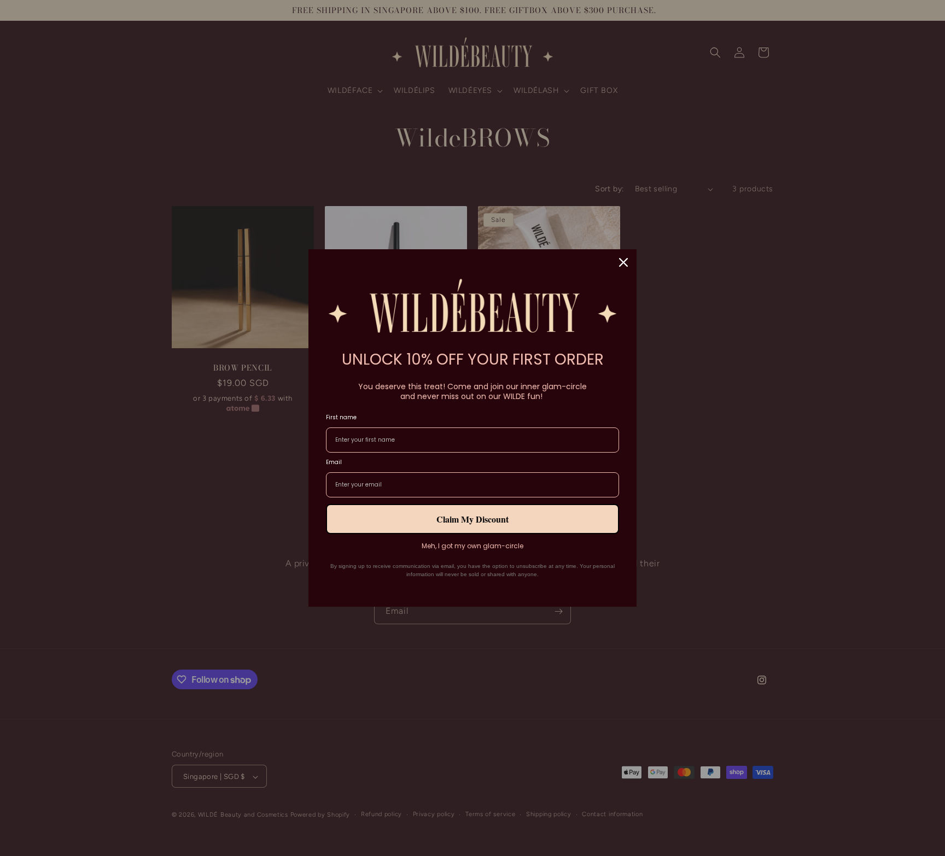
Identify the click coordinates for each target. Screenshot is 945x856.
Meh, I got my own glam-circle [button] (472, 546)
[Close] (623, 262)
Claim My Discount (472, 519)
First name (341, 417)
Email (334, 462)
